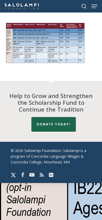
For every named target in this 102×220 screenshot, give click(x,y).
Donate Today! (53, 124)
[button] (94, 6)
